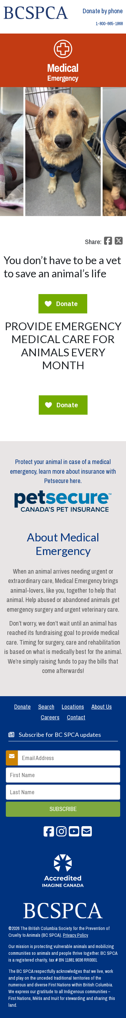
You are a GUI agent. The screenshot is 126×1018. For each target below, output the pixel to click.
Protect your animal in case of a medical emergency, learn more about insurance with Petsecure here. (63, 471)
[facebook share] (107, 242)
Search (46, 707)
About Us (101, 707)
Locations (73, 707)
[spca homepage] (63, 910)
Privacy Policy (75, 935)
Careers (50, 717)
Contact (76, 717)
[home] (36, 12)
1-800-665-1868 (109, 23)
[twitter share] (118, 242)
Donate (22, 707)
